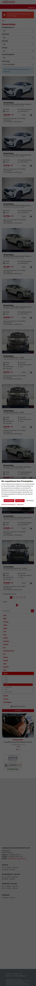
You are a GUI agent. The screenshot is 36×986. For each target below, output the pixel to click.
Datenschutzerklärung (8, 504)
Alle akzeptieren (9, 500)
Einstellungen (30, 500)
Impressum (20, 504)
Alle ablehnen (19, 500)
